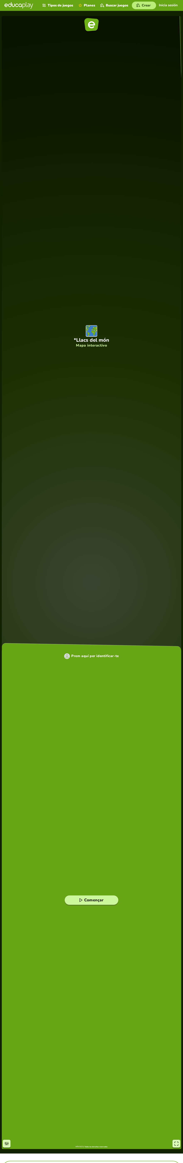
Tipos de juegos (60, 5)
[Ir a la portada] (18, 5)
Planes (89, 5)
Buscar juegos (117, 5)
